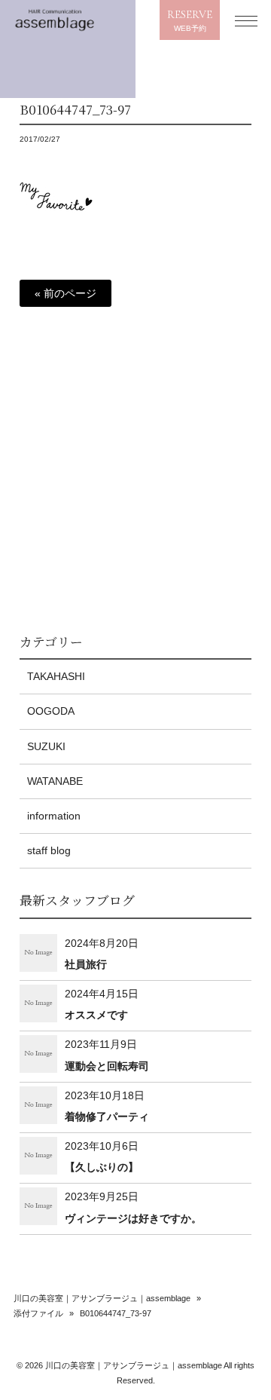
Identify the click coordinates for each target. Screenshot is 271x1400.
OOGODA (51, 711)
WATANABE (55, 781)
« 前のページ (65, 293)
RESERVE (189, 20)
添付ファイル (38, 1313)
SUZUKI (46, 746)
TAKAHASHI (56, 676)
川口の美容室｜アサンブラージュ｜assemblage (102, 1298)
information (54, 816)
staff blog (49, 850)
